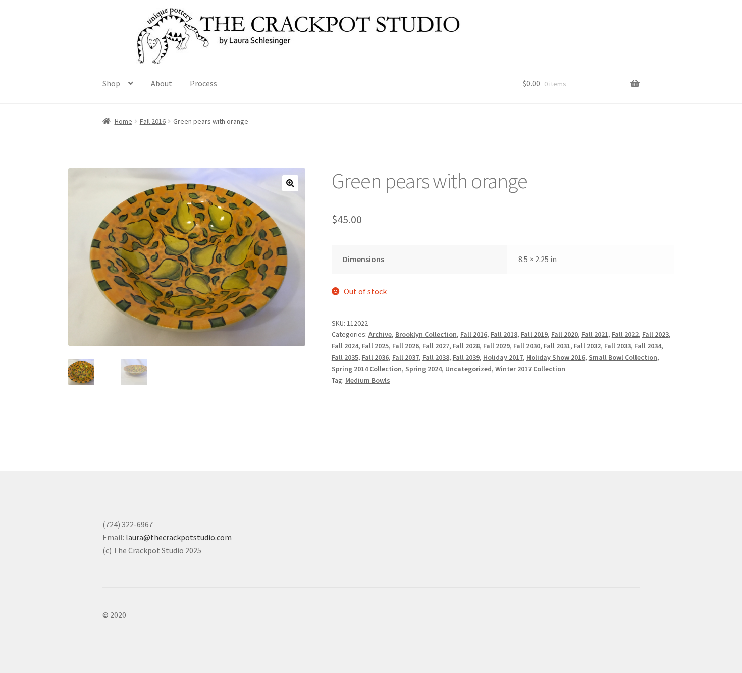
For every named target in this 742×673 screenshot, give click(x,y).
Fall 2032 (587, 345)
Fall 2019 (534, 334)
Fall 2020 (564, 334)
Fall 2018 (504, 334)
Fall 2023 (655, 334)
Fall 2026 (405, 345)
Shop (111, 83)
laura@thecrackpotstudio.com (179, 537)
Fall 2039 (466, 357)
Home (123, 121)
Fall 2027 (435, 345)
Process (203, 83)
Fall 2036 (375, 357)
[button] (290, 183)
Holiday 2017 (503, 357)
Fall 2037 (405, 357)
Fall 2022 (625, 334)
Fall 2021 (594, 334)
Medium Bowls (367, 380)
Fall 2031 (557, 345)
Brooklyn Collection (426, 334)
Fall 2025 (375, 345)
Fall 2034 (647, 345)
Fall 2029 (496, 345)
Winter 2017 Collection (530, 368)
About (161, 83)
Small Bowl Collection (623, 357)
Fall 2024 (345, 345)
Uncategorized (468, 368)
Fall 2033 (617, 345)
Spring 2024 (423, 368)
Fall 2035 (345, 357)
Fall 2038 (435, 357)
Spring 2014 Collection (367, 368)
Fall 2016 (153, 121)
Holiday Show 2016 (555, 357)
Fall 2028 (466, 345)
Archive (380, 334)
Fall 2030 (526, 345)
